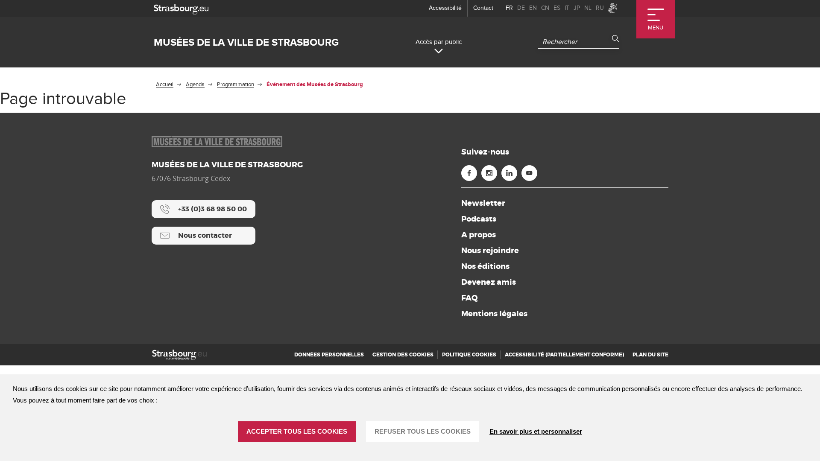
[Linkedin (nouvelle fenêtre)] (509, 173)
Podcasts (478, 219)
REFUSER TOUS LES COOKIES (423, 431)
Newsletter (483, 203)
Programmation (235, 84)
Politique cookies (469, 354)
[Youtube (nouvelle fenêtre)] (529, 173)
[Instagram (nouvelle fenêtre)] (489, 173)
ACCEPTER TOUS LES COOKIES (296, 431)
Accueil (164, 84)
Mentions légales (494, 313)
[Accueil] (179, 355)
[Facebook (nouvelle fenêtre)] (469, 173)
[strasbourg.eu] (181, 8)
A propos (478, 234)
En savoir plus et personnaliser (535, 431)
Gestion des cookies (402, 354)
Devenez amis (488, 282)
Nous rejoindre (490, 250)
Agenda (195, 84)
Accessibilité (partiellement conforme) (564, 354)
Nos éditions (485, 266)
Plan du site (650, 354)
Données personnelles (329, 354)
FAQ (469, 298)
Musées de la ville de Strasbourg (246, 42)
